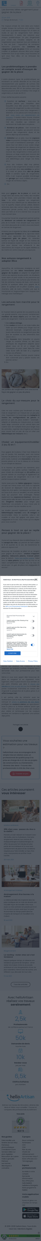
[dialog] (20, 620)
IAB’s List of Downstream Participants (16, 606)
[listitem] (20, 616)
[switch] (32, 621)
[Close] (37, 580)
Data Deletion (8, 661)
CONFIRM (12, 653)
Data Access (20, 661)
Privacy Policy (33, 661)
